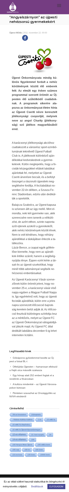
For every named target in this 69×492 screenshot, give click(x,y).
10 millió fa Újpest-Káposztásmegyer (27, 429)
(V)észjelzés (36, 414)
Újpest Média (15, 33)
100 (32, 440)
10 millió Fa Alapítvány (21, 424)
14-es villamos (19, 439)
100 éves (39, 450)
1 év (39, 419)
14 (50, 435)
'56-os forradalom (19, 414)
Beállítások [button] (37, 486)
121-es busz (17, 455)
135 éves (31, 455)
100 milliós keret (44, 445)
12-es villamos (19, 434)
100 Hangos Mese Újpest (22, 445)
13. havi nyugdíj (37, 435)
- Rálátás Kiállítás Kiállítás (22, 419)
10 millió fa (51, 419)
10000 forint (45, 455)
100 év (27, 450)
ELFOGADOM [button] (56, 486)
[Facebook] (25, 38)
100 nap (16, 450)
